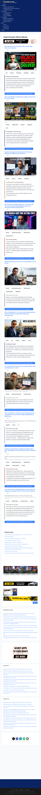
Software (22, 124)
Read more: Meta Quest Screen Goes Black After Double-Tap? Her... (19, 93)
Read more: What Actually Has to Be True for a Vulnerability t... (18, 309)
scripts (7, 340)
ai (18, 424)
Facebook (8, 424)
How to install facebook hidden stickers (13, 540)
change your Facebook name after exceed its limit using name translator (19, 553)
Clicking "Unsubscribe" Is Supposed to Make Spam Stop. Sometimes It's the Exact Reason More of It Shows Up (20, 450)
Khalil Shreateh (12, 791)
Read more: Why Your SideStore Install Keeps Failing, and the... (18, 148)
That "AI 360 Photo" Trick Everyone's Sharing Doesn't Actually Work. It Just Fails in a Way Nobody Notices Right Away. (20, 414)
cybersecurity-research (16, 232)
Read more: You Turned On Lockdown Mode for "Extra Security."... (19, 258)
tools (7, 127)
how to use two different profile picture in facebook (15, 538)
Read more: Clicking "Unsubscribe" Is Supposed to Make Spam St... (19, 486)
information (18, 72)
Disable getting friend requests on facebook (13, 546)
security (7, 178)
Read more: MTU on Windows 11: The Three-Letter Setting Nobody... (19, 363)
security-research (9, 235)
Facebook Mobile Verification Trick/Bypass (13, 542)
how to (32, 72)
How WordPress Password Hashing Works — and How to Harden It (18, 534)
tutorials (12, 72)
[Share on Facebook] (17, 738)
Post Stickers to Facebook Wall (11, 551)
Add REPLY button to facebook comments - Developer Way (16, 544)
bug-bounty (18, 291)
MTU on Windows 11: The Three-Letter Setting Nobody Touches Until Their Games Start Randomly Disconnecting (20, 314)
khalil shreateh (15, 124)
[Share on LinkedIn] (20, 738)
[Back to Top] (39, 793)
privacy (23, 465)
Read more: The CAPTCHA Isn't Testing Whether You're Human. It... (19, 521)
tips (6, 72)
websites (20, 178)
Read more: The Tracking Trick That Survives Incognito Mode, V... (19, 409)
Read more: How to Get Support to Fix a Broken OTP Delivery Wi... (19, 201)
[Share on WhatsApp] (24, 738)
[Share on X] (13, 738)
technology (26, 72)
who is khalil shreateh (9, 536)
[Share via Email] (27, 738)
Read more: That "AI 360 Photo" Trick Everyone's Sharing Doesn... (19, 445)
